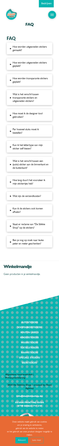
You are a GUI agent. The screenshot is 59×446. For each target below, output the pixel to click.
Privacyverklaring (15, 377)
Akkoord (22, 439)
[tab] (29, 48)
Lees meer (36, 439)
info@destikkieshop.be (29, 395)
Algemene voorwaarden (19, 374)
